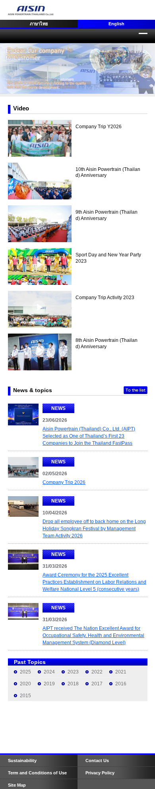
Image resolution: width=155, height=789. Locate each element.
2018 (73, 684)
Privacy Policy (99, 772)
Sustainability (22, 760)
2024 (49, 672)
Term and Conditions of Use (37, 772)
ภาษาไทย (39, 23)
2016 (120, 684)
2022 (97, 672)
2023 (73, 672)
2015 (25, 695)
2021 (120, 672)
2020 (25, 684)
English (116, 23)
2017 (97, 684)
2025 (25, 672)
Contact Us (97, 760)
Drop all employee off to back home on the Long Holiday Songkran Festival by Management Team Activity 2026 (94, 529)
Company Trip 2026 (64, 482)
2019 (49, 684)
